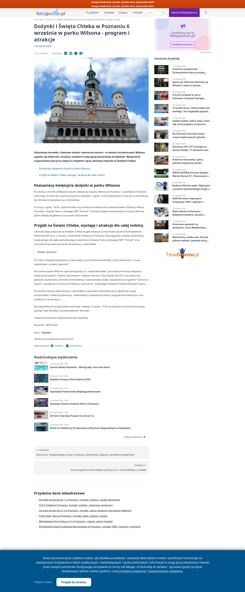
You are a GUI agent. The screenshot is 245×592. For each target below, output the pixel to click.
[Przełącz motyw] (206, 12)
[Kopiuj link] (65, 53)
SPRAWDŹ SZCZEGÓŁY (183, 44)
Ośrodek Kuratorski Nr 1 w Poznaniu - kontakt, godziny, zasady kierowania (79, 499)
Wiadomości (50, 19)
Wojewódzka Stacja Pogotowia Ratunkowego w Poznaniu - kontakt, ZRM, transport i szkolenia (89, 526)
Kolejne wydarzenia (133, 437)
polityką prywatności (133, 571)
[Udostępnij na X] (76, 53)
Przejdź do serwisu (73, 582)
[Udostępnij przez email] (70, 53)
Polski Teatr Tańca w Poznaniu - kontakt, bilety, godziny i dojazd (73, 516)
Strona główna (39, 19)
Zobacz (123, 12)
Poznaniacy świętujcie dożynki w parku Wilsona (64, 168)
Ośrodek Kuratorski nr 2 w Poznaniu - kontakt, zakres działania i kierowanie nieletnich (85, 510)
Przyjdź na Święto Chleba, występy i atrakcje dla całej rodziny (72, 175)
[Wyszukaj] (163, 12)
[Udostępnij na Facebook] (81, 53)
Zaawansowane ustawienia (165, 571)
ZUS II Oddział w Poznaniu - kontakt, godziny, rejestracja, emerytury (76, 505)
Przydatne (92, 12)
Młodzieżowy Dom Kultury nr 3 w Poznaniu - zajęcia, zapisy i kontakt (76, 521)
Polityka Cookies (43, 582)
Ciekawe (109, 12)
